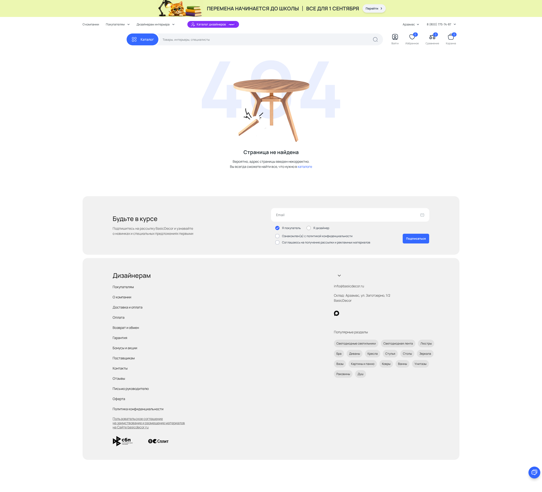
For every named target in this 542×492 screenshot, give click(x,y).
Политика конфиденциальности (138, 409)
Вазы (339, 364)
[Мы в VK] (354, 313)
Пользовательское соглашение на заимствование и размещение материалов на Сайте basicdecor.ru (149, 423)
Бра (339, 354)
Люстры (426, 343)
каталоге (305, 166)
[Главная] (105, 39)
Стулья (390, 354)
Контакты (120, 368)
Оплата (118, 317)
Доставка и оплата (127, 307)
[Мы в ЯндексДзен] (362, 313)
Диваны (354, 354)
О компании (91, 24)
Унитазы (420, 364)
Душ (361, 374)
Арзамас (409, 24)
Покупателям (123, 287)
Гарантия (120, 337)
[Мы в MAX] (336, 313)
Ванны (402, 364)
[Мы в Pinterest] (345, 313)
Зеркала (425, 354)
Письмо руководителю (131, 388)
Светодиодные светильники (356, 343)
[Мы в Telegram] (371, 313)
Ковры (386, 364)
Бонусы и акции (125, 348)
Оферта (119, 398)
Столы (407, 354)
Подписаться (416, 238)
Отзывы (119, 378)
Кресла (373, 354)
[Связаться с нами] (534, 472)
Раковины (343, 374)
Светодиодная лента (398, 343)
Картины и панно (362, 364)
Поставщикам (124, 358)
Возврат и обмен (126, 327)
